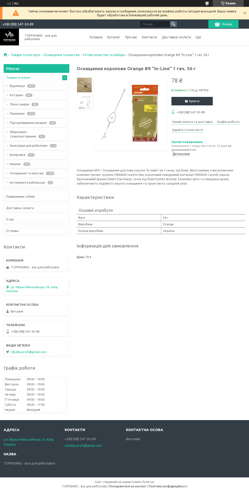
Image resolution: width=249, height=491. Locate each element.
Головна (95, 37)
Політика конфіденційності (168, 486)
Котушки (16, 95)
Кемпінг (15, 164)
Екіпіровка (17, 154)
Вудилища (17, 85)
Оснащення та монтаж (62, 55)
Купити (194, 101)
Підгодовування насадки (28, 122)
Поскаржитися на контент (128, 486)
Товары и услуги (18, 77)
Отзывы (12, 230)
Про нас (131, 37)
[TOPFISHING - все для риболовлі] (9, 37)
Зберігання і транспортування (23, 134)
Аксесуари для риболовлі (28, 145)
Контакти (149, 37)
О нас (10, 219)
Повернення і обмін (20, 196)
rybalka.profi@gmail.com (28, 352)
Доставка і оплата (176, 37)
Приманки (17, 113)
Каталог (113, 37)
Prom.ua (148, 481)
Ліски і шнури (19, 104)
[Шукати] (173, 24)
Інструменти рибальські (27, 182)
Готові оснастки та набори (104, 55)
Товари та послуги (25, 55)
